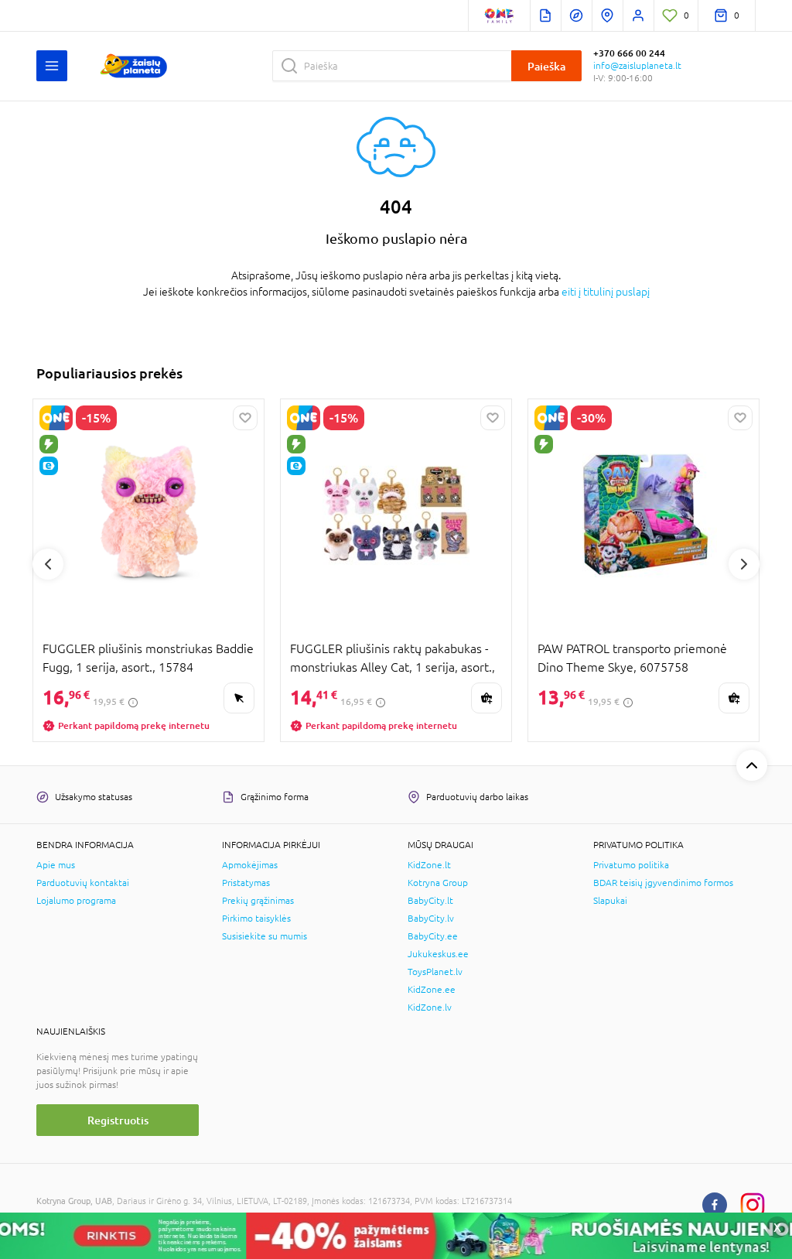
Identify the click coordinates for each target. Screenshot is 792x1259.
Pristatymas (246, 883)
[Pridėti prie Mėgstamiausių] (245, 417)
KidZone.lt (429, 865)
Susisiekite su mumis (264, 936)
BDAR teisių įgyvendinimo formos (663, 883)
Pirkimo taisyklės (256, 918)
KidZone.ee (432, 989)
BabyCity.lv (431, 918)
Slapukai (610, 900)
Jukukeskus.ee (438, 954)
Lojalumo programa (76, 900)
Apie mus (55, 865)
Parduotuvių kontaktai (82, 883)
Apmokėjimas (250, 865)
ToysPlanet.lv (435, 971)
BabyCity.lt (430, 900)
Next (744, 564)
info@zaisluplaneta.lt (637, 65)
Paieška (546, 66)
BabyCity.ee (433, 936)
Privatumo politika (631, 865)
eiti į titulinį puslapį (606, 292)
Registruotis (117, 1120)
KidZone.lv (430, 1007)
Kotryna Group (438, 883)
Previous (47, 564)
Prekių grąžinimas (258, 900)
